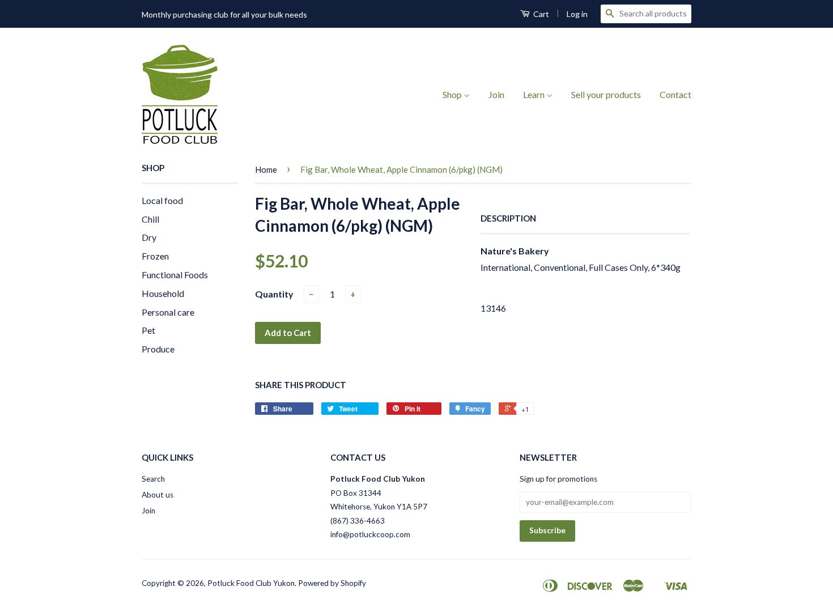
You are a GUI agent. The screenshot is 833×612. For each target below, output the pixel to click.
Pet (148, 330)
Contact (675, 94)
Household (163, 293)
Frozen (155, 255)
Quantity (274, 293)
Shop (453, 94)
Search (153, 478)
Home (266, 169)
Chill (150, 219)
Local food (162, 200)
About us (157, 494)
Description (508, 218)
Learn (534, 94)
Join (496, 94)
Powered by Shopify (332, 583)
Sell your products (606, 94)
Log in (577, 14)
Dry (149, 237)
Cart (540, 14)
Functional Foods (175, 274)
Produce (158, 348)
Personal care (168, 312)
